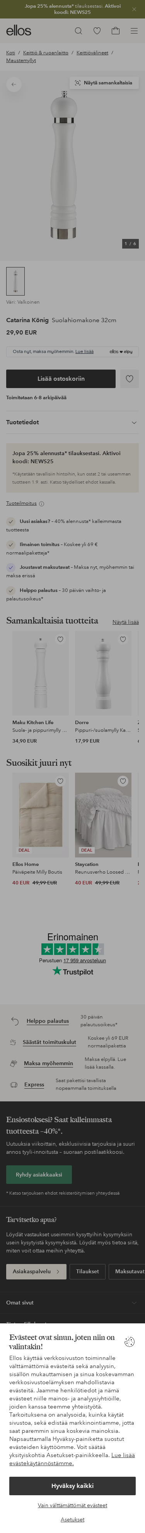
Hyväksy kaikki (72, 1485)
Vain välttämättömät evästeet (72, 1505)
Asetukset (72, 1519)
